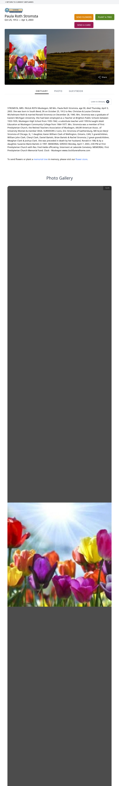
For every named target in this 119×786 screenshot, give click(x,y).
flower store (81, 159)
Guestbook (76, 91)
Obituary (42, 91)
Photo (58, 91)
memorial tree (41, 159)
